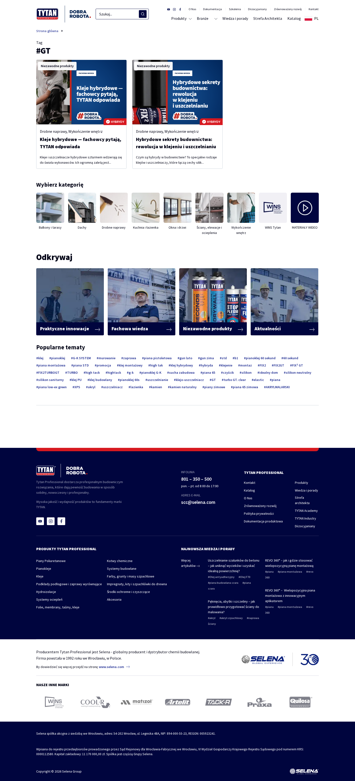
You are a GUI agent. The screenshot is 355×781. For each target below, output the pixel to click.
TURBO (72, 372)
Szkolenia (235, 9)
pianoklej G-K (151, 372)
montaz (246, 365)
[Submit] (143, 14)
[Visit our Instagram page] (174, 9)
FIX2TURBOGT (48, 372)
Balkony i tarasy (50, 227)
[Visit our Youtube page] (168, 9)
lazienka (136, 387)
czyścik (228, 372)
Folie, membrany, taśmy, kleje (57, 607)
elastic (259, 380)
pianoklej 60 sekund (261, 358)
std (224, 358)
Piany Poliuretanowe (51, 561)
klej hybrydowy (181, 365)
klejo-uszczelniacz (190, 380)
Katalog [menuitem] (294, 18)
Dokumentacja (212, 9)
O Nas (192, 9)
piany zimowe (214, 387)
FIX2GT (279, 365)
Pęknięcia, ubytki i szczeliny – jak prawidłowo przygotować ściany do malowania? (233, 606)
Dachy (82, 227)
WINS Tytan (273, 227)
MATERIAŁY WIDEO (305, 227)
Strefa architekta (302, 500)
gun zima (207, 358)
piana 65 (208, 372)
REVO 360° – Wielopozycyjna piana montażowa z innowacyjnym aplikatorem (290, 595)
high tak (156, 365)
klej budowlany (100, 380)
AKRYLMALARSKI (278, 387)
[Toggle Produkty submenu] (189, 18)
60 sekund (290, 358)
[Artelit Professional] (177, 702)
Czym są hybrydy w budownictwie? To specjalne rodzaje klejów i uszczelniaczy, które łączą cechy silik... (176, 160)
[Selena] (304, 771)
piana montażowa (51, 365)
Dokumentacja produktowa (263, 521)
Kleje (39, 576)
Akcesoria (114, 599)
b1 (236, 358)
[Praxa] (260, 702)
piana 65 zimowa (245, 387)
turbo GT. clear (235, 380)
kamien (156, 387)
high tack (92, 372)
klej (40, 358)
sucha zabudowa (182, 372)
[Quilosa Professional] (300, 702)
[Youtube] (40, 521)
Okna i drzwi (177, 227)
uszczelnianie (157, 380)
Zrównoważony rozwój (288, 9)
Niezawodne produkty (57, 66)
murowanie (107, 358)
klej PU (76, 380)
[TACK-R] (218, 702)
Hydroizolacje (46, 592)
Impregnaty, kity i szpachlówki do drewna (137, 584)
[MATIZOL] (136, 702)
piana (276, 380)
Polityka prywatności (259, 513)
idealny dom (268, 372)
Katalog (249, 490)
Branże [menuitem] (202, 18)
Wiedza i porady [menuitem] (235, 18)
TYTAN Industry (305, 518)
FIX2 (263, 365)
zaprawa (129, 358)
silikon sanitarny (51, 380)
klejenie (226, 365)
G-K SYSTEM (82, 358)
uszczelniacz (113, 387)
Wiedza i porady (306, 490)
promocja (104, 365)
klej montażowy (130, 365)
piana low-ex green (52, 387)
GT (214, 380)
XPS (77, 387)
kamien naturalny (183, 387)
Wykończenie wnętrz (85, 131)
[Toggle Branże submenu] (215, 18)
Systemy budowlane (121, 568)
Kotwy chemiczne (120, 561)
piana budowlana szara (223, 582)
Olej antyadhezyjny (221, 577)
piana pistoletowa (158, 358)
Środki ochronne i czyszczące (128, 592)
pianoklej (58, 358)
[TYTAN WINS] (54, 702)
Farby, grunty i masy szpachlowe (130, 576)
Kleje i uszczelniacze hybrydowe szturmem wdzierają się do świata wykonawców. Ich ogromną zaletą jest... (81, 160)
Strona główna (47, 31)
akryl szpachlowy (232, 618)
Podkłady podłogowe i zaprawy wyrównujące (69, 584)
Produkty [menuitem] (178, 18)
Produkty (301, 482)
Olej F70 (245, 577)
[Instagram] (51, 521)
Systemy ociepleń (49, 599)
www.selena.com (111, 667)
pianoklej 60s (130, 380)
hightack (114, 372)
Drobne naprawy (53, 131)
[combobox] (122, 14)
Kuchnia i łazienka (145, 227)
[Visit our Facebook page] (180, 9)
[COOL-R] (95, 702)
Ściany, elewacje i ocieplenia (209, 230)
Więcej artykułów (188, 563)
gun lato (185, 358)
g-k (131, 372)
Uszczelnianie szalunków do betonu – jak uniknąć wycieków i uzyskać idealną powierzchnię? (233, 565)
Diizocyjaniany (257, 9)
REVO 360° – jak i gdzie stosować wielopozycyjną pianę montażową (289, 563)
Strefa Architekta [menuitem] (267, 18)
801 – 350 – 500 (196, 479)
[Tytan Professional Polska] (63, 14)
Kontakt (314, 9)
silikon (246, 372)
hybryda (207, 365)
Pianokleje (43, 568)
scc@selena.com (198, 502)
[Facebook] (61, 521)
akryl (91, 387)
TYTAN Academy (306, 510)
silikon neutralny (298, 372)
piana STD (81, 365)
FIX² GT (297, 365)
